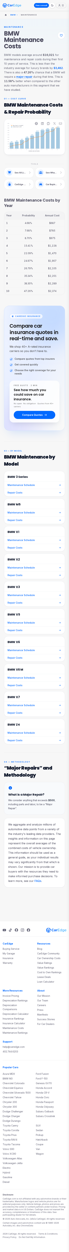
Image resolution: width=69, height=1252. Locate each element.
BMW (13, 14)
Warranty (8, 962)
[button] (12, 136)
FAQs (37, 881)
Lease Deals (44, 977)
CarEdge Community (48, 953)
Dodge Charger (11, 1116)
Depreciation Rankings (15, 1000)
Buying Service (11, 948)
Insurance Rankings (13, 1018)
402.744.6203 (10, 1051)
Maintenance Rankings (15, 1032)
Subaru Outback (45, 1111)
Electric (7, 1167)
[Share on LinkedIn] (42, 123)
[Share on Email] (60, 123)
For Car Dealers (45, 1024)
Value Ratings (44, 962)
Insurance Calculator (14, 1023)
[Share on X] (54, 123)
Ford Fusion (42, 1073)
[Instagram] (22, 930)
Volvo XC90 (9, 1153)
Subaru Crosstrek (45, 1116)
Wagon (40, 1153)
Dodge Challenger (13, 1111)
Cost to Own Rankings (49, 972)
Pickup (39, 1134)
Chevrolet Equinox (13, 1087)
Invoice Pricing (11, 995)
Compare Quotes (32, 414)
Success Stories (46, 1019)
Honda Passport (45, 1102)
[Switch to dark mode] (52, 5)
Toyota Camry (10, 1125)
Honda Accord (44, 1087)
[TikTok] (10, 930)
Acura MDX (9, 1073)
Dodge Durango (12, 1120)
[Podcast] (16, 930)
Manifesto (42, 1014)
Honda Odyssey (45, 1106)
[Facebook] (28, 930)
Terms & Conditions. (48, 1234)
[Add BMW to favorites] (61, 35)
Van (38, 1149)
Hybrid (6, 1172)
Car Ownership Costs (48, 958)
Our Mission (43, 995)
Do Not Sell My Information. (32, 1237)
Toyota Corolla (11, 1130)
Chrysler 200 (10, 1102)
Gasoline (7, 1177)
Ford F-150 (42, 1078)
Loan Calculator (45, 981)
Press (40, 1009)
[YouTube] (4, 930)
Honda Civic (42, 1097)
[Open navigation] (61, 5)
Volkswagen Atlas (12, 1158)
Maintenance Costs (13, 1028)
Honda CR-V (43, 1092)
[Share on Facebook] (36, 123)
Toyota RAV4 (10, 1139)
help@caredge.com (14, 1046)
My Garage (9, 953)
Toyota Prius (10, 1134)
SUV (38, 1125)
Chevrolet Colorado (14, 1083)
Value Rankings (45, 967)
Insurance (8, 958)
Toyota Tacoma (11, 1144)
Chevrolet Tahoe (12, 1097)
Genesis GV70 (44, 1083)
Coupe (39, 1144)
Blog (39, 948)
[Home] (5, 15)
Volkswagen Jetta (12, 1163)
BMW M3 (8, 1078)
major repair (24, 76)
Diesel (6, 1181)
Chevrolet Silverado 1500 (17, 1092)
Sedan (39, 1130)
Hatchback (42, 1139)
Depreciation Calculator (16, 1013)
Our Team (42, 1000)
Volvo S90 (8, 1149)
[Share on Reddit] (48, 123)
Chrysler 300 (10, 1106)
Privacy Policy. (10, 1237)
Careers (41, 1005)
